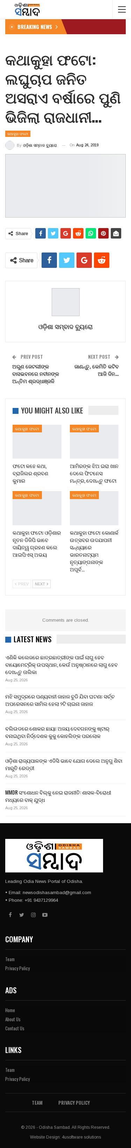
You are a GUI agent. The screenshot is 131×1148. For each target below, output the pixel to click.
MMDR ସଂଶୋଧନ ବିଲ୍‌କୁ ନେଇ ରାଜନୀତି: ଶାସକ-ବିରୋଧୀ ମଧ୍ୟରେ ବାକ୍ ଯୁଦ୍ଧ (58, 795)
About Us (13, 1019)
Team (10, 959)
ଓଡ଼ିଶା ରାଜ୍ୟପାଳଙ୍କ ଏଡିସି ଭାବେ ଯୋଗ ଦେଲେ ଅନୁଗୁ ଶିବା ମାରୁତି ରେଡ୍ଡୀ (63, 764)
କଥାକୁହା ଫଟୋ (17, 133)
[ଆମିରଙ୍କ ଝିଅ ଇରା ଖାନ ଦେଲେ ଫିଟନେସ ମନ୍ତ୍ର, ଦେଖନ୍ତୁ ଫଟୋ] (94, 442)
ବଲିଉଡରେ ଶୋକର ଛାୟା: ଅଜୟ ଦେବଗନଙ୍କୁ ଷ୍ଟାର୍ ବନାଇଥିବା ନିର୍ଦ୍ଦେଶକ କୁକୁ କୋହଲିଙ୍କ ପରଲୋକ (57, 731)
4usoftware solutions (81, 1137)
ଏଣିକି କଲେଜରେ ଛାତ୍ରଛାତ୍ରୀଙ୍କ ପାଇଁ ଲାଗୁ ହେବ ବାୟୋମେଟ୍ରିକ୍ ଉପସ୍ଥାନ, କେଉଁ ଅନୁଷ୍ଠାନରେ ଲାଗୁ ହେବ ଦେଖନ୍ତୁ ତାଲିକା (61, 664)
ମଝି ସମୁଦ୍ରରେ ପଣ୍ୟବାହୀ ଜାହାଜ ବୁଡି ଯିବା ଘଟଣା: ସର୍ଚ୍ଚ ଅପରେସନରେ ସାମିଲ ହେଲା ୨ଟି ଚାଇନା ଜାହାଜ (60, 699)
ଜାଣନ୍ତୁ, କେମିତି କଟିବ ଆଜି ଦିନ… (96, 369)
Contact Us (14, 1028)
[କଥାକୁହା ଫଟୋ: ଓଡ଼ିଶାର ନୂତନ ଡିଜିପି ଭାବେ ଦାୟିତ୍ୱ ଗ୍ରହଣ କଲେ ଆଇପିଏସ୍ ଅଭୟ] (37, 508)
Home (10, 1010)
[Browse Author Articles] (65, 302)
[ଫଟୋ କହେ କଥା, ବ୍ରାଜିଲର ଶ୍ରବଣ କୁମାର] (37, 442)
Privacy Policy (17, 968)
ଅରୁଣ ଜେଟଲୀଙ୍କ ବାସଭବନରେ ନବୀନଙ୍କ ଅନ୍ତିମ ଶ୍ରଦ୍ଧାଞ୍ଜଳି (35, 373)
